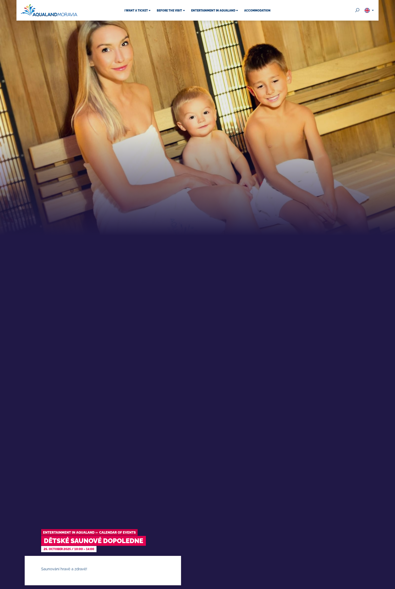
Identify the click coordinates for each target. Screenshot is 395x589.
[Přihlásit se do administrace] (391, 585)
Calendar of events (117, 532)
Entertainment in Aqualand (68, 532)
